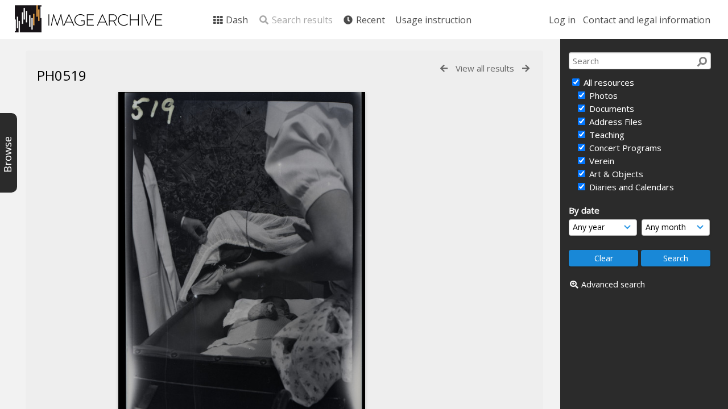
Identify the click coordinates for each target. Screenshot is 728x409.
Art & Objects (615, 174)
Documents (610, 108)
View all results (485, 68)
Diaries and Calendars (630, 187)
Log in (562, 20)
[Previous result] (444, 68)
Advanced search (613, 284)
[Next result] (526, 68)
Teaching (605, 134)
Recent (369, 20)
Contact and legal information (646, 20)
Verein (600, 160)
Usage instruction (433, 20)
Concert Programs (624, 147)
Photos (602, 95)
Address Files (614, 121)
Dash (236, 20)
